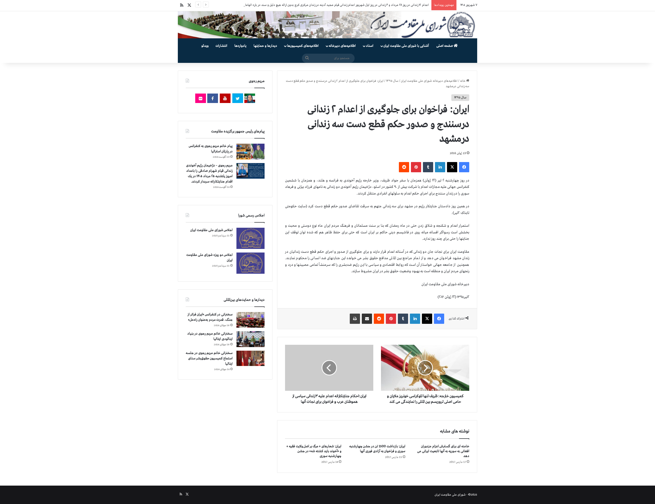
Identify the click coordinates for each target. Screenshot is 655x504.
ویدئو (205, 46)
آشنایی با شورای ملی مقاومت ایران (406, 46)
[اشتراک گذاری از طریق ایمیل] (367, 319)
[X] (452, 167)
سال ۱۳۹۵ (392, 81)
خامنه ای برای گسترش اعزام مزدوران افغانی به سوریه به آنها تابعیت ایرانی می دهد (443, 451)
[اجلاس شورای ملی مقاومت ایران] (250, 238)
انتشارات (221, 46)
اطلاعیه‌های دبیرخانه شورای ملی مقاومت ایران (429, 81)
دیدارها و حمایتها (265, 46)
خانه (463, 81)
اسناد (369, 46)
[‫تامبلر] (428, 167)
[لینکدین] (440, 167)
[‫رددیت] (404, 167)
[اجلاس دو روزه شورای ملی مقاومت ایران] (250, 263)
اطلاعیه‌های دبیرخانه (342, 46)
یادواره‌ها (240, 46)
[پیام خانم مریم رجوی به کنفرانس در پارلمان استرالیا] (250, 151)
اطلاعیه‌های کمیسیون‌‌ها (303, 46)
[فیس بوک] (464, 167)
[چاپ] (355, 319)
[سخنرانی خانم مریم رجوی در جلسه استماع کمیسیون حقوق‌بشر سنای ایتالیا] (250, 358)
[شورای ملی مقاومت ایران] (327, 24)
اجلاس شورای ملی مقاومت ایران (211, 230)
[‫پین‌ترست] (416, 167)
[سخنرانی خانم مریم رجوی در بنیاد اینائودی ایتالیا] (250, 339)
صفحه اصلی (445, 46)
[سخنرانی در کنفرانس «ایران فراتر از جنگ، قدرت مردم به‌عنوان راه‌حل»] (250, 320)
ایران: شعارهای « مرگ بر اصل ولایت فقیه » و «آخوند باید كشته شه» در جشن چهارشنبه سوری (314, 451)
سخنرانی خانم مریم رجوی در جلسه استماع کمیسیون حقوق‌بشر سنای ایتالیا (209, 358)
